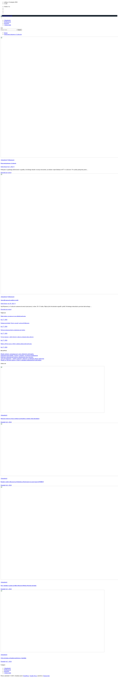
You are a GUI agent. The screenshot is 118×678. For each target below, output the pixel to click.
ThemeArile (46, 676)
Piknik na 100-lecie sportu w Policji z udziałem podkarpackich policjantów (16, 343)
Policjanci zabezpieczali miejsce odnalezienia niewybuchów (13, 329)
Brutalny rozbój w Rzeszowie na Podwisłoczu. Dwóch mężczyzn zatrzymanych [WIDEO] (22, 481)
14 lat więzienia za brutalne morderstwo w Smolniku (13, 658)
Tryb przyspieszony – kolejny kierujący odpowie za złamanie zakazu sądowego (17, 336)
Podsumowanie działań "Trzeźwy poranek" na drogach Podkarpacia (15, 323)
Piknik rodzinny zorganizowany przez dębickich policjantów (13, 316)
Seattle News (33, 676)
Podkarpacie (7, 22)
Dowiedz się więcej (6, 172)
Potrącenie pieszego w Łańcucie (13, 34)
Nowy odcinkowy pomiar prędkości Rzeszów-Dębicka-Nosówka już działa (18, 585)
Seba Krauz (4, 166)
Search (19, 29)
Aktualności (7, 20)
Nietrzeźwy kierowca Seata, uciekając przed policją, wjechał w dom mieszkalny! (20, 418)
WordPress (26, 676)
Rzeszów (6, 23)
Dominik (3, 422)
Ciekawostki (7, 25)
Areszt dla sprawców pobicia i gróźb (9, 300)
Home (6, 33)
